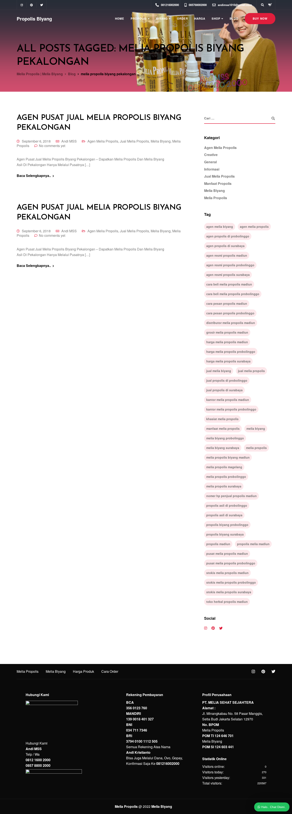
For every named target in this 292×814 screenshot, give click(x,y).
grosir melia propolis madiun (227, 332)
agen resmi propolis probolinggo (230, 265)
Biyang (162, 18)
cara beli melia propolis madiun (229, 284)
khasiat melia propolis (222, 419)
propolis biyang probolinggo (227, 525)
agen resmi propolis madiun (226, 255)
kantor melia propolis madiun (227, 399)
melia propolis (256, 448)
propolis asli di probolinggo (226, 505)
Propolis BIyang (34, 18)
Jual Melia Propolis (134, 141)
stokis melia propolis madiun (227, 573)
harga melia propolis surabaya (228, 361)
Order (182, 18)
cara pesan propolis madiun (226, 303)
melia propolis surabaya (223, 486)
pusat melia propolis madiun (227, 553)
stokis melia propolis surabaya (228, 592)
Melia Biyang (161, 141)
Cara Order (109, 671)
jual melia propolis (251, 371)
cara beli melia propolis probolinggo (232, 294)
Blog (234, 18)
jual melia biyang (218, 371)
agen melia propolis (254, 226)
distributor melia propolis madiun (230, 323)
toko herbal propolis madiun (227, 601)
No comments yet (52, 145)
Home (119, 18)
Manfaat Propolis (218, 183)
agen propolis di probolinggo (227, 236)
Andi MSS (69, 141)
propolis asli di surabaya (224, 515)
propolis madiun (218, 544)
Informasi (211, 169)
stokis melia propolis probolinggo (231, 582)
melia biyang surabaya (222, 448)
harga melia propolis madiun (227, 342)
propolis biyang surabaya (225, 534)
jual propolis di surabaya (224, 390)
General (210, 161)
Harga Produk (83, 671)
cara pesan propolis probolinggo (230, 313)
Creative (211, 154)
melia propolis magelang (224, 467)
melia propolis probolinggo (226, 476)
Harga (199, 18)
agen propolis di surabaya (225, 246)
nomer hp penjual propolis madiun (231, 496)
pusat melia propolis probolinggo (230, 563)
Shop (216, 18)
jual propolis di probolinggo (226, 380)
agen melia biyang (219, 226)
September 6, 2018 (36, 141)
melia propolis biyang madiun (228, 457)
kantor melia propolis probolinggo (231, 409)
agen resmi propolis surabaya (228, 274)
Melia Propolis (215, 197)
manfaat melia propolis (223, 428)
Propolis (139, 18)
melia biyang (255, 428)
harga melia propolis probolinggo (230, 351)
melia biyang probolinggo (225, 438)
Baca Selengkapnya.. (34, 175)
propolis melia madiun (253, 544)
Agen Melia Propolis (102, 141)
